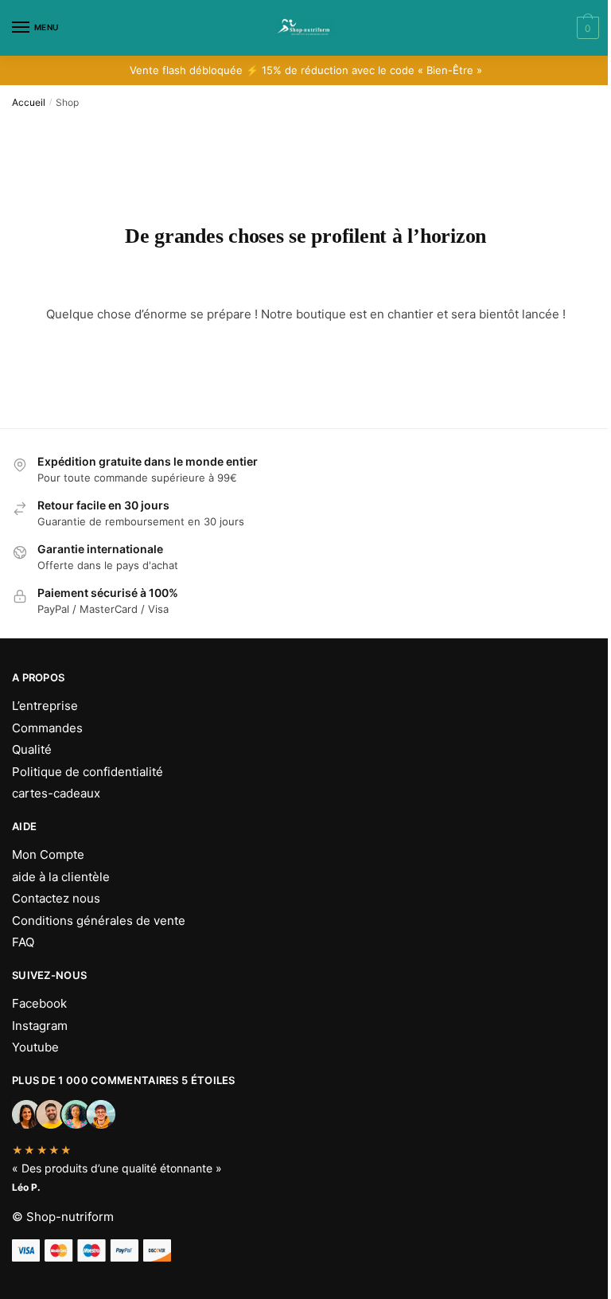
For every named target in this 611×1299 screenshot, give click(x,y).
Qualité (32, 749)
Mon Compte (48, 854)
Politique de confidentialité (87, 771)
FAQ (23, 942)
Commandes (47, 727)
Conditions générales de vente (98, 920)
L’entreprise (45, 705)
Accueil (28, 102)
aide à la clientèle (61, 876)
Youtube (35, 1047)
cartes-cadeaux (56, 793)
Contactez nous (56, 898)
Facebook (39, 1003)
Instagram (40, 1025)
